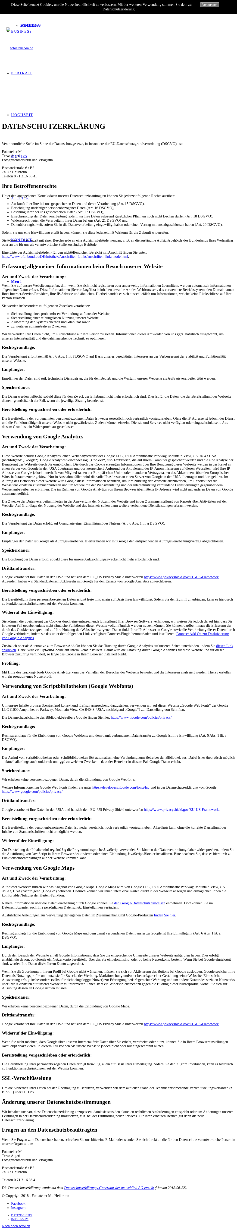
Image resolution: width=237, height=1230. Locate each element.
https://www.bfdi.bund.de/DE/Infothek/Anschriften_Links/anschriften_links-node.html (65, 256)
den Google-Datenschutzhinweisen (139, 903)
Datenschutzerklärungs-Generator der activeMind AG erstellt (109, 1188)
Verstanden (209, 4)
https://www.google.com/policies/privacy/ (141, 717)
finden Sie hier (164, 915)
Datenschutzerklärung (118, 9)
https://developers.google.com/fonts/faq (121, 787)
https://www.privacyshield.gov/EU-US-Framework (181, 577)
